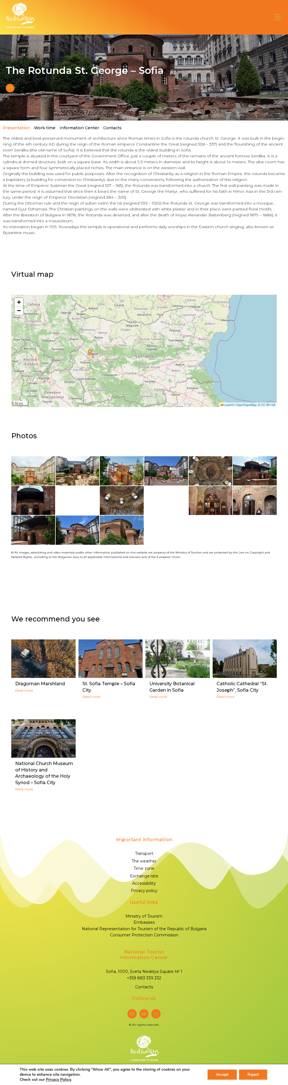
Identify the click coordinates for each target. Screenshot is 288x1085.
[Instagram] (155, 1013)
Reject (253, 1074)
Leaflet (229, 404)
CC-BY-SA (268, 404)
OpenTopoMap (246, 404)
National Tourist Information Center (144, 954)
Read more (24, 690)
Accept (222, 1074)
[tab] (15, 127)
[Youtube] (144, 1013)
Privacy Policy (58, 1079)
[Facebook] (131, 1013)
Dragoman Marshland (40, 683)
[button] (277, 17)
